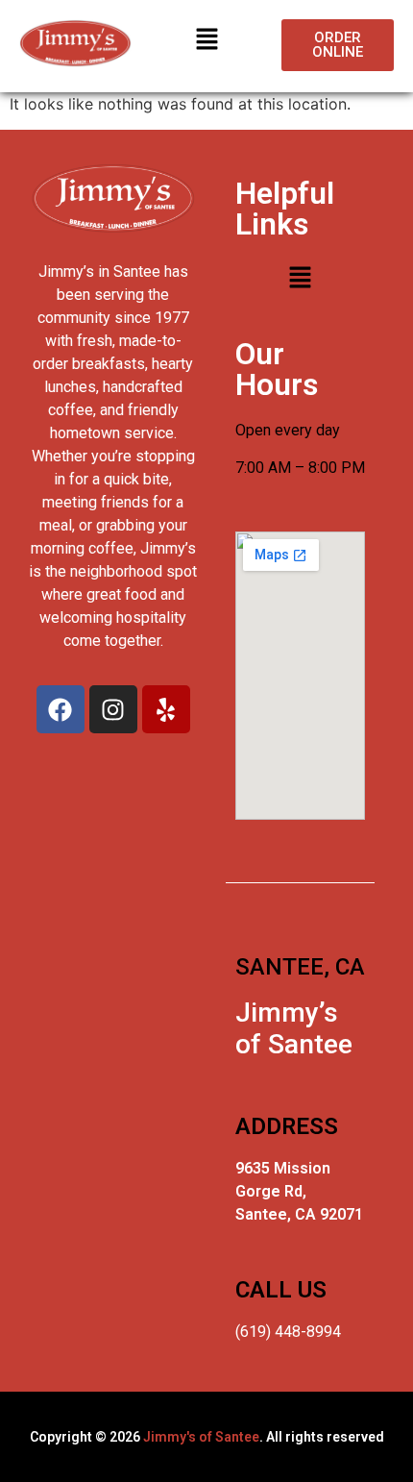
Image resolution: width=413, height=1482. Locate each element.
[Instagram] (113, 709)
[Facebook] (60, 709)
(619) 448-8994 (288, 1331)
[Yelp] (166, 709)
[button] (206, 40)
